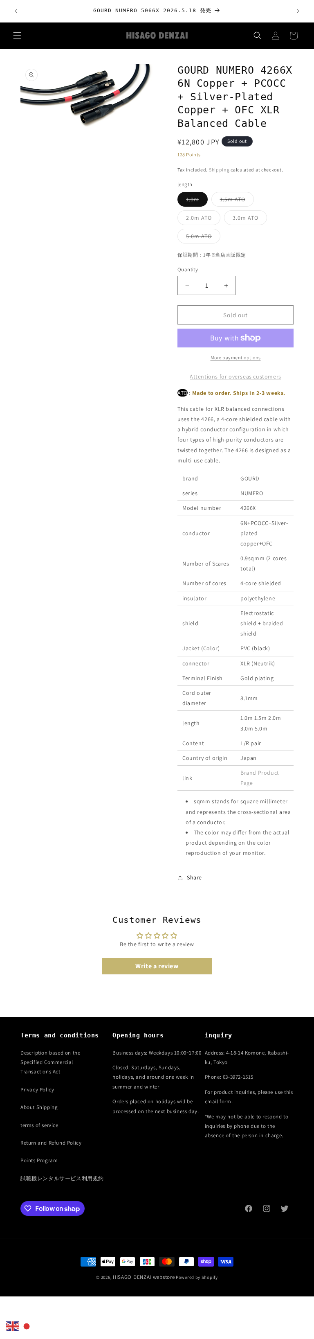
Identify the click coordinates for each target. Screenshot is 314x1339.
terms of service (39, 1125)
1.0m (197, 201)
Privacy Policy (37, 1089)
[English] (13, 1326)
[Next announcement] (298, 11)
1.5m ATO (237, 201)
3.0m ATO (250, 219)
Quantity (187, 269)
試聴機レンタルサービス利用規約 (62, 1178)
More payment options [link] (236, 357)
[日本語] (27, 1326)
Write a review (156, 966)
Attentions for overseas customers (235, 376)
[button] (17, 36)
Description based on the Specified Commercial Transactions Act (50, 1062)
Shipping (219, 170)
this (288, 1092)
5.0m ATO (203, 237)
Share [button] (194, 877)
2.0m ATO (203, 219)
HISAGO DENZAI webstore (144, 1277)
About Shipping (39, 1107)
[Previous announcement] (16, 11)
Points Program (39, 1160)
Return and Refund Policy (50, 1142)
